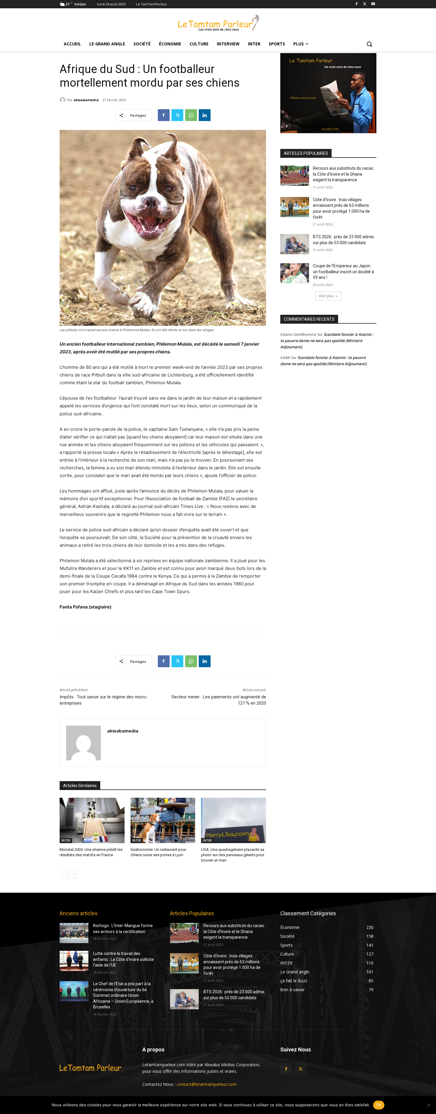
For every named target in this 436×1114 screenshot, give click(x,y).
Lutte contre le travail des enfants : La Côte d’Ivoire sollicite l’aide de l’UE (123, 959)
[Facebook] (356, 4)
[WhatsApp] (191, 115)
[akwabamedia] (63, 100)
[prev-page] (63, 874)
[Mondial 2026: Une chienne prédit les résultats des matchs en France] (92, 820)
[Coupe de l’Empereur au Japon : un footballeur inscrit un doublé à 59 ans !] (294, 273)
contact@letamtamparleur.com (207, 1084)
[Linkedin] (205, 115)
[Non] (429, 1105)
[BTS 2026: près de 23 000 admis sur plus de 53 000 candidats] (294, 244)
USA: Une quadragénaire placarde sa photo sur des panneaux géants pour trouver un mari (232, 854)
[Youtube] (373, 4)
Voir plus (326, 295)
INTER (65, 840)
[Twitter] (364, 4)
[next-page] (73, 874)
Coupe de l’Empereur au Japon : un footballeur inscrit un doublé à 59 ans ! (343, 271)
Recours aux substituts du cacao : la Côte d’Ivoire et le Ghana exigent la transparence (344, 174)
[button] (369, 44)
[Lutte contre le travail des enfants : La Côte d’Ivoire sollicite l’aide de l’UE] (74, 961)
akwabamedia (86, 100)
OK (379, 1104)
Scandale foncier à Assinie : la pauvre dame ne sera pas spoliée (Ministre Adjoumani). (326, 340)
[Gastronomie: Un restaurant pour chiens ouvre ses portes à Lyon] (163, 820)
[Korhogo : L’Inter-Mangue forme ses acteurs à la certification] (74, 933)
